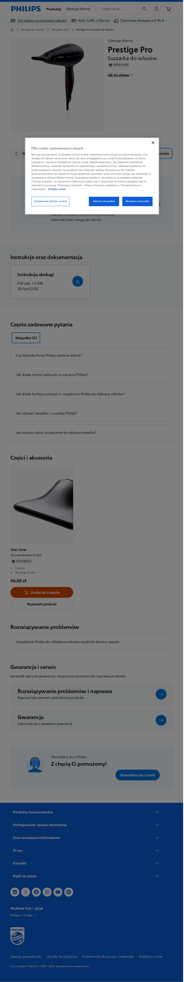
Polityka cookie (55, 189)
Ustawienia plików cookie (49, 201)
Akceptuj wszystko (136, 201)
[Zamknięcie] (151, 143)
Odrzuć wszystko (102, 201)
